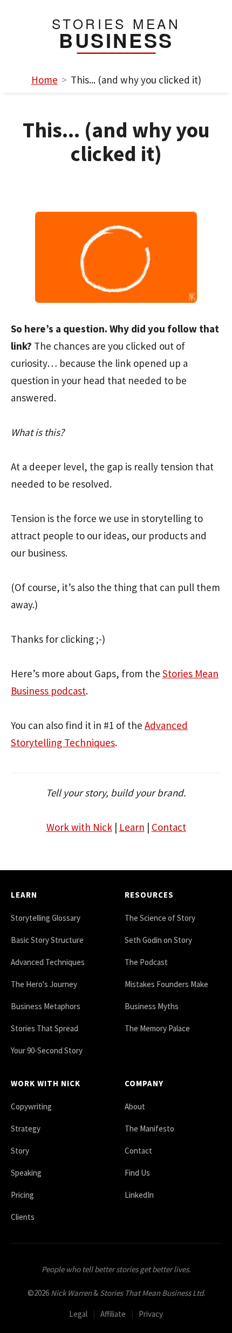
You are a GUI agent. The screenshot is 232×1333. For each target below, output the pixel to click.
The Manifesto (149, 1128)
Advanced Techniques (48, 962)
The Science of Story (160, 918)
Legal (78, 1314)
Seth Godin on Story (158, 940)
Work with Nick (79, 827)
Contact (169, 827)
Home (44, 79)
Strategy (25, 1128)
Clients (23, 1217)
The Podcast (146, 962)
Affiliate (113, 1314)
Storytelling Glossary (45, 918)
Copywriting (31, 1106)
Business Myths (152, 1006)
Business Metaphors (45, 1006)
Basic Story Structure (47, 940)
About (135, 1106)
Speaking (26, 1173)
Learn (132, 827)
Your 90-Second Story (47, 1050)
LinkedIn (139, 1195)
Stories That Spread (44, 1028)
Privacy (151, 1314)
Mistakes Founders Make (166, 984)
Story (20, 1150)
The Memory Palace (157, 1028)
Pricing (22, 1195)
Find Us (137, 1173)
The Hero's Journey (44, 984)
